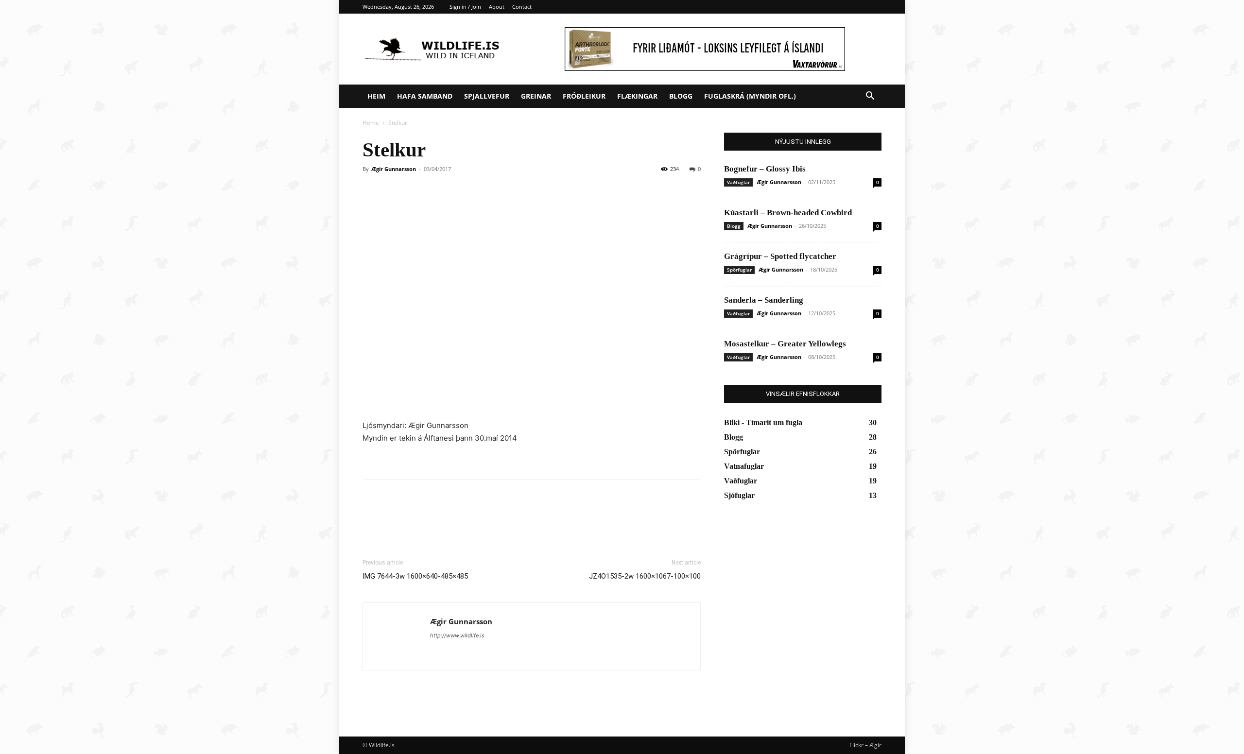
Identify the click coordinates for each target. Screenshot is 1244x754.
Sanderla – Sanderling (763, 300)
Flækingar (637, 96)
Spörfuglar (739, 269)
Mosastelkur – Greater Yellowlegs (785, 343)
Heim (376, 96)
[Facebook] (372, 517)
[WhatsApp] (439, 517)
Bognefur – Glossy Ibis (765, 168)
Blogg (680, 96)
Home (371, 123)
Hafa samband (424, 96)
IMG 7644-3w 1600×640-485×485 (415, 576)
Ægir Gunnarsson (393, 168)
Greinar (536, 96)
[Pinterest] (417, 517)
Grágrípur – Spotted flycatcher (780, 256)
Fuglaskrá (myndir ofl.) (750, 96)
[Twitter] (394, 517)
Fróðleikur (584, 96)
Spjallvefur (486, 96)
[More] (462, 517)
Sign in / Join (465, 6)
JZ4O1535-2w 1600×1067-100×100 (645, 576)
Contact (522, 6)
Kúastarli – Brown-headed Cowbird (788, 212)
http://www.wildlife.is (457, 635)
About (496, 6)
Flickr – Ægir (865, 745)
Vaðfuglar (738, 182)
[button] (869, 97)
